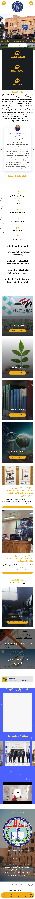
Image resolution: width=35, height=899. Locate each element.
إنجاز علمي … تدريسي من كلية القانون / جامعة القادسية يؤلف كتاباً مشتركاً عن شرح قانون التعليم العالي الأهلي (17, 867)
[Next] (33, 149)
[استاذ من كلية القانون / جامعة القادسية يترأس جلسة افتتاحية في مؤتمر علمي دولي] (17, 531)
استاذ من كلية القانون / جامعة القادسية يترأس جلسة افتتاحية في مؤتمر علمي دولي (17, 874)
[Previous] (2, 149)
